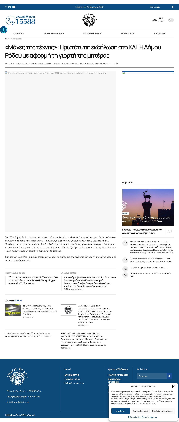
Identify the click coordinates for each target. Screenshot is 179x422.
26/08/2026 (47, 336)
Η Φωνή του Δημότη (74, 383)
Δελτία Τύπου (35, 63)
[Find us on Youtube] (13, 7)
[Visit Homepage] (89, 20)
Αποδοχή (120, 411)
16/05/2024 (9, 63)
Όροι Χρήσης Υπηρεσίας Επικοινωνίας (114, 382)
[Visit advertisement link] (148, 123)
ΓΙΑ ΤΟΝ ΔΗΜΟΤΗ (91, 33)
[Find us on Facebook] (6, 7)
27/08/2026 (28, 317)
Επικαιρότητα (72, 374)
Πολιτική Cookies (134, 417)
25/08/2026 (66, 348)
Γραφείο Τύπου (72, 379)
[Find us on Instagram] (9, 7)
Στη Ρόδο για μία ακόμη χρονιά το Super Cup (148, 267)
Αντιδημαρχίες (16, 38)
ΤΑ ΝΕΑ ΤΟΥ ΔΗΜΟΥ (53, 33)
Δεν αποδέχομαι (140, 411)
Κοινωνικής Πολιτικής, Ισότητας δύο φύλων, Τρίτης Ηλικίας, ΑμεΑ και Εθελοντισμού (76, 63)
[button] (3, 29)
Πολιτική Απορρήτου (149, 417)
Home (7, 38)
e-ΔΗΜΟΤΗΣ (126, 33)
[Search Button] (172, 7)
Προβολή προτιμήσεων (163, 411)
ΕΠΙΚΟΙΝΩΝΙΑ (160, 33)
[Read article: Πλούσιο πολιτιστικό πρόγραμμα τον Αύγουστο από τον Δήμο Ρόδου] (148, 207)
